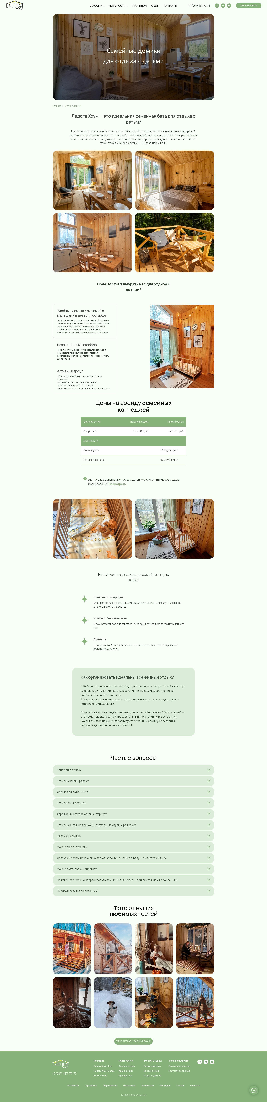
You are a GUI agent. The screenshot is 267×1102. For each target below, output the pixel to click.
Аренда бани (126, 1071)
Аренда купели (127, 1066)
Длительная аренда (179, 1066)
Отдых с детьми (152, 1075)
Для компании (151, 1071)
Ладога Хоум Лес (103, 1066)
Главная (57, 106)
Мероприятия (110, 1085)
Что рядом (139, 5)
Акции (155, 5)
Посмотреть (117, 484)
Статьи (180, 1085)
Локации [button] (96, 5)
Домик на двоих (152, 1066)
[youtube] (229, 5)
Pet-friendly (73, 1085)
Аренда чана (126, 1075)
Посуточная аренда (179, 1071)
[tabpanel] (168, 346)
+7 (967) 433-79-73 (199, 5)
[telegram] (223, 5)
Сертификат (91, 1085)
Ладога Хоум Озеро (104, 1071)
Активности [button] (117, 5)
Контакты (170, 5)
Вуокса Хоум (100, 1075)
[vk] (217, 5)
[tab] (85, 321)
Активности (148, 1085)
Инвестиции (129, 1085)
